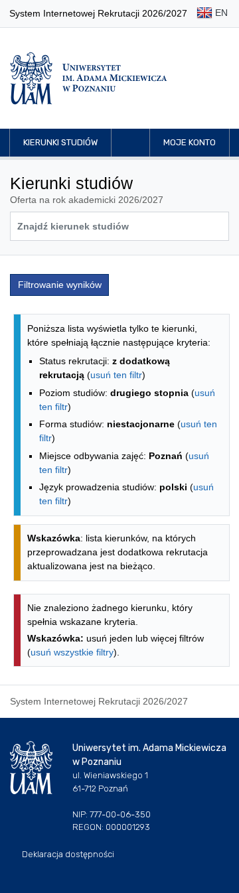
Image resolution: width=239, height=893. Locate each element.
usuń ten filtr (116, 375)
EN (220, 12)
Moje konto (189, 142)
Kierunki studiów (60, 142)
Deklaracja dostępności (68, 854)
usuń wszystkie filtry (72, 652)
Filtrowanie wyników (60, 284)
